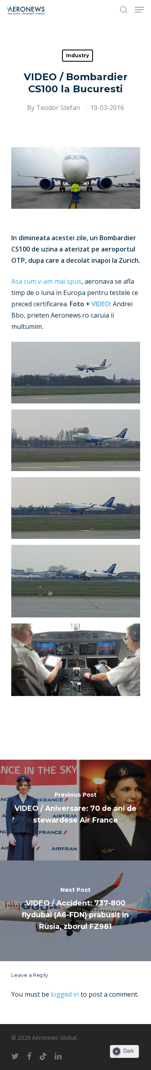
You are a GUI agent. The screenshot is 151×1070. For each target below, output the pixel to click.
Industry (77, 55)
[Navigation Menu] (139, 10)
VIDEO (100, 303)
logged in (65, 994)
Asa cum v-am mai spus (46, 281)
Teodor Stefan (58, 107)
